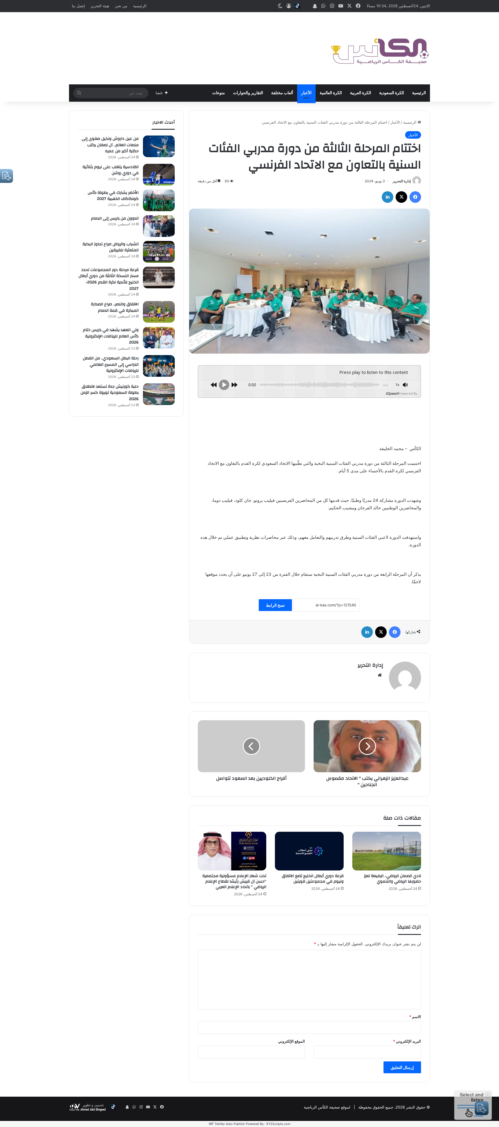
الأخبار (306, 93)
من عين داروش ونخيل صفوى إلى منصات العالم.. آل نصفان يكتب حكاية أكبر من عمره (110, 145)
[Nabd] (306, 6)
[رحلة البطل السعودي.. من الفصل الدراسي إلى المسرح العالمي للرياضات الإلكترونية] (159, 366)
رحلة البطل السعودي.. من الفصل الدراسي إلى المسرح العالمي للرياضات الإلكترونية (111, 364)
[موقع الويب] (379, 675)
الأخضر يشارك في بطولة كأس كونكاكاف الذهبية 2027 (113, 196)
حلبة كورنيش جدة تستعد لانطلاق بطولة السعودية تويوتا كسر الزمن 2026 (110, 393)
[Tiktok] (297, 6)
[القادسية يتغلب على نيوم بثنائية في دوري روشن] (159, 174)
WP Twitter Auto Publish (227, 1124)
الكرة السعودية (391, 93)
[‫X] (401, 197)
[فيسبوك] (415, 197)
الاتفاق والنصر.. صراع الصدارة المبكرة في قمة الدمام (115, 307)
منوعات (218, 93)
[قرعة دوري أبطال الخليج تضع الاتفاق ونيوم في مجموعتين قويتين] (309, 851)
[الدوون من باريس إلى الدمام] (159, 226)
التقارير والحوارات (248, 93)
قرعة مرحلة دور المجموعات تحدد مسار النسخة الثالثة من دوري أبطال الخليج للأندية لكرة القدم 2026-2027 (109, 279)
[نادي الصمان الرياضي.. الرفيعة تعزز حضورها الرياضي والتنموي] (386, 851)
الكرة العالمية (331, 93)
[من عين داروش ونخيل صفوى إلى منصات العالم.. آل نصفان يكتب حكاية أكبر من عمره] (159, 146)
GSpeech (392, 393)
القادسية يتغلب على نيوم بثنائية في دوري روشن (111, 170)
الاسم (415, 1016)
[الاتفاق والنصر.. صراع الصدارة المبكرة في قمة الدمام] (159, 312)
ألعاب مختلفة (282, 93)
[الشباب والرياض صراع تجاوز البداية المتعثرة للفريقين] (159, 252)
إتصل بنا (78, 5)
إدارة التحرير (402, 181)
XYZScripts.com (278, 1124)
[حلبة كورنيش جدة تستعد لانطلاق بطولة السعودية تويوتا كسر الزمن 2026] (159, 394)
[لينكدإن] (387, 197)
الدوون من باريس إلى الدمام (115, 218)
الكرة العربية (360, 93)
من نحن (121, 5)
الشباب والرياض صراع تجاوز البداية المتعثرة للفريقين (111, 247)
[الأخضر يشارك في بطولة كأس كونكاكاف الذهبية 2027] (159, 200)
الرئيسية (139, 5)
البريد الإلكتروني (407, 1041)
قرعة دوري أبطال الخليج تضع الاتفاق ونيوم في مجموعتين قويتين (313, 878)
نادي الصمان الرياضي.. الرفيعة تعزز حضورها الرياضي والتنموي (392, 878)
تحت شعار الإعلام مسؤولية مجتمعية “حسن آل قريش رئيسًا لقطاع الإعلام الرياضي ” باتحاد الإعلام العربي (234, 881)
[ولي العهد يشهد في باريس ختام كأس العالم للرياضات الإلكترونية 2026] (159, 337)
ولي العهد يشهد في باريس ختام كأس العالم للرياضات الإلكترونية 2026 (111, 336)
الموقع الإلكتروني (291, 1041)
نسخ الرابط (275, 605)
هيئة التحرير (100, 5)
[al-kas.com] (379, 48)
